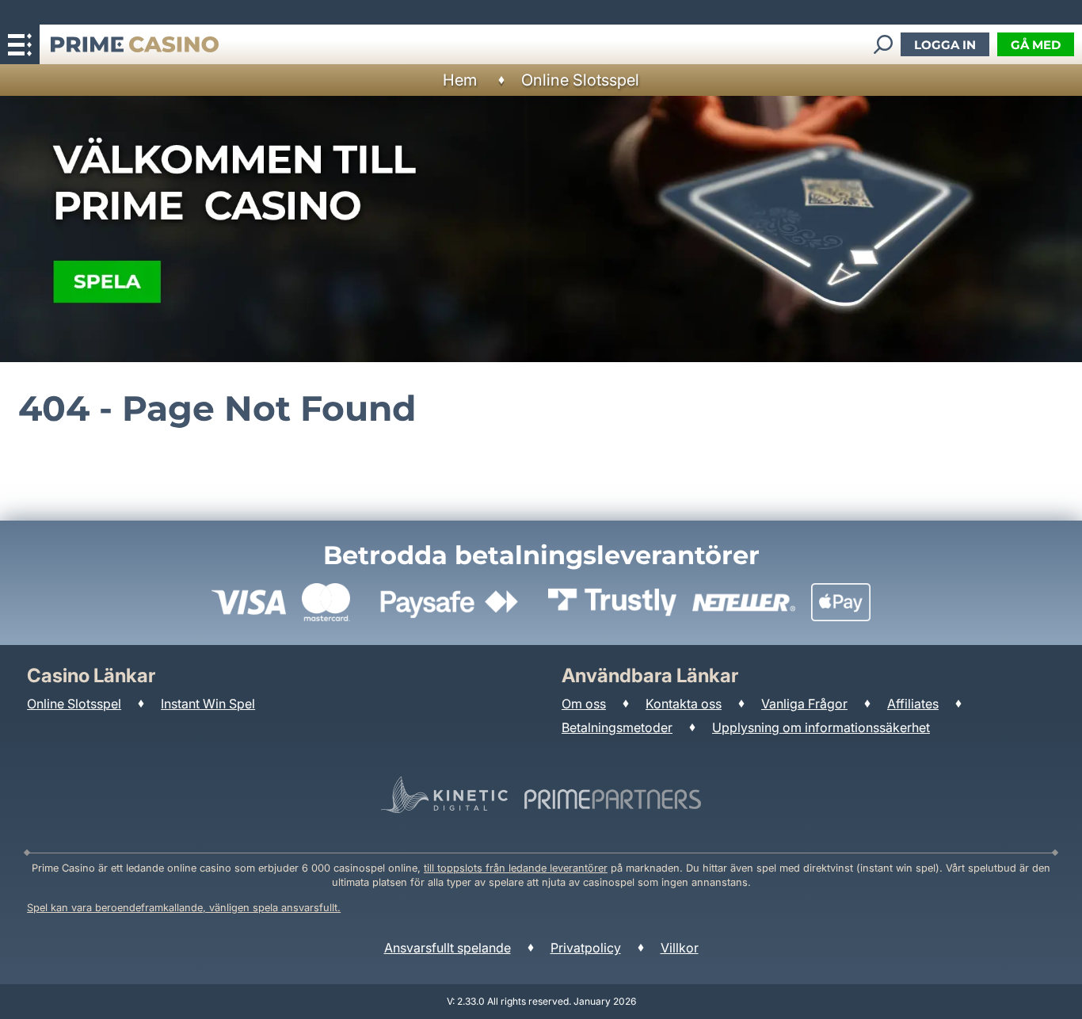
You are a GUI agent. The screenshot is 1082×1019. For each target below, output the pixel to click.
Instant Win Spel (208, 704)
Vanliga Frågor (804, 704)
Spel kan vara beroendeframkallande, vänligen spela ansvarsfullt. (184, 908)
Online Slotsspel (580, 80)
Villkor (680, 948)
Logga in (945, 44)
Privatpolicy (586, 948)
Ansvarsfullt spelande (447, 948)
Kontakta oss (684, 704)
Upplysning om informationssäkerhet (821, 727)
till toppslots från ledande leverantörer (516, 868)
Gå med (1036, 44)
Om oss (584, 704)
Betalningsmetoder (617, 727)
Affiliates (913, 704)
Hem (460, 80)
